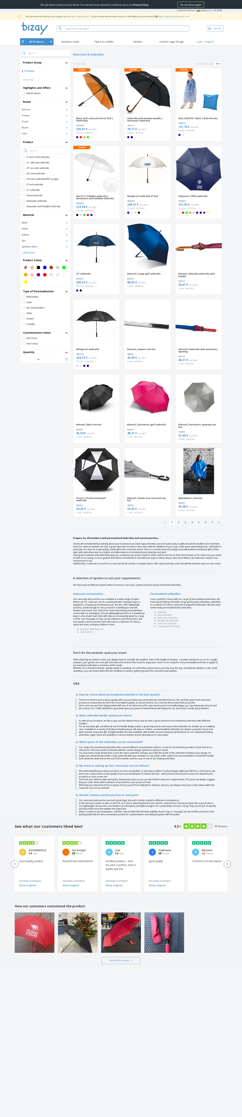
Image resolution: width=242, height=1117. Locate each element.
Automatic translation (30, 880)
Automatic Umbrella (167, 617)
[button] (45, 109)
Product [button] (28, 142)
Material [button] (28, 215)
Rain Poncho (86, 631)
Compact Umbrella (166, 623)
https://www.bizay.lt (80, 16)
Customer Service (186, 10)
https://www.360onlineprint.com (173, 16)
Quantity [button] (28, 352)
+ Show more (28, 252)
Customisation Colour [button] (37, 332)
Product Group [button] (32, 62)
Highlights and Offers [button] (36, 87)
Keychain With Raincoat (91, 629)
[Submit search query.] (24, 53)
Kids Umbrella (164, 614)
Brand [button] (26, 101)
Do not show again (190, 4)
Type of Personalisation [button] (38, 291)
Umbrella (162, 612)
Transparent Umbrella (168, 626)
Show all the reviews (119, 960)
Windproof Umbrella (167, 620)
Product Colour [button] (32, 260)
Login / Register (205, 41)
